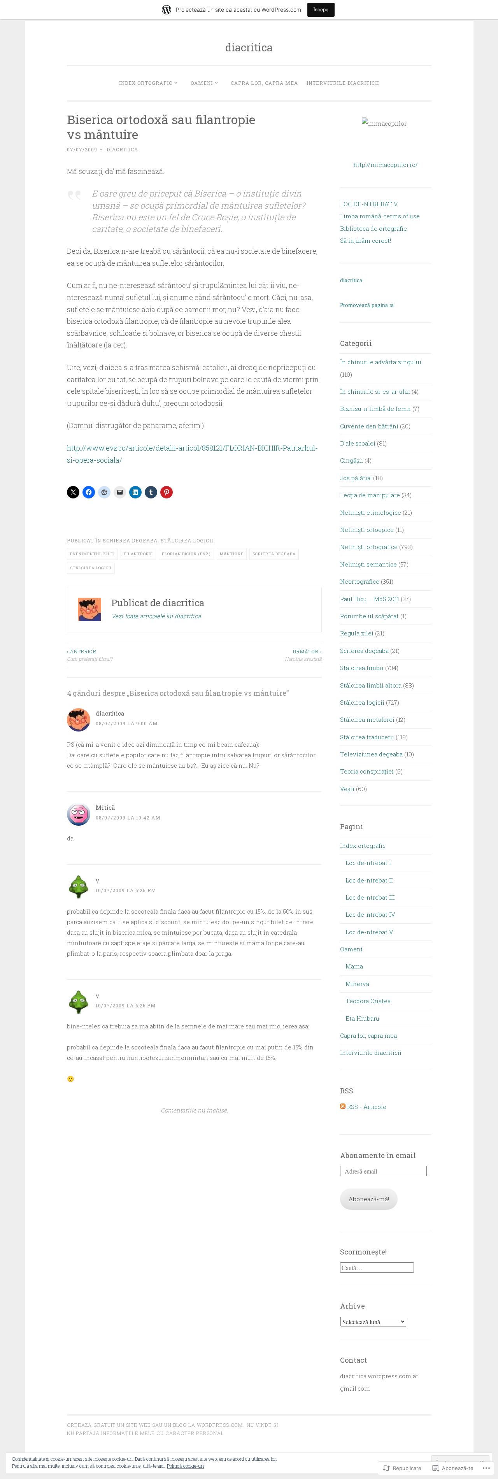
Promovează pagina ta (367, 305)
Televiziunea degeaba (371, 754)
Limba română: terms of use (380, 216)
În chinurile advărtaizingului (380, 362)
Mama (354, 966)
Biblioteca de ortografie (373, 228)
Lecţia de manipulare (370, 495)
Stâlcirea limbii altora (371, 685)
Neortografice (359, 581)
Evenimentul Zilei (92, 553)
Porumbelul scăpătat (369, 616)
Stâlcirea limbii (362, 668)
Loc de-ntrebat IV (370, 914)
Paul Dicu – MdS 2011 (369, 599)
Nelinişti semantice (368, 564)
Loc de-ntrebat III (370, 897)
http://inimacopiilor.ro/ (385, 164)
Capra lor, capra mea (264, 83)
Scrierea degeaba (130, 540)
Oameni (202, 83)
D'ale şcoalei (357, 443)
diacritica (249, 47)
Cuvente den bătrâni (369, 426)
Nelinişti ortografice (369, 547)
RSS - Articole (366, 1107)
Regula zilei (357, 633)
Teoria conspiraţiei (367, 771)
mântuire (232, 553)
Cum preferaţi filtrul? (89, 654)
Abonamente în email (378, 1155)
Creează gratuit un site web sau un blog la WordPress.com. (155, 1425)
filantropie (138, 553)
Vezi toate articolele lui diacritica (156, 616)
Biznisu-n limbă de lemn (375, 408)
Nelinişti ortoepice (367, 529)
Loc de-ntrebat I (368, 863)
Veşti (347, 789)
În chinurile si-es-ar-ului (375, 391)
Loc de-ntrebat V (369, 932)
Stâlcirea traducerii (367, 737)
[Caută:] (377, 1268)
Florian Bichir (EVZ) (186, 553)
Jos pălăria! (356, 478)
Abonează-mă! (369, 1199)
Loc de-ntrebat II (369, 880)
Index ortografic (145, 83)
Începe (321, 9)
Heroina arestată (303, 654)
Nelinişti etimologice (370, 512)
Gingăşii (351, 460)
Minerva (357, 984)
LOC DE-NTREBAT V (369, 204)
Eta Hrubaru (362, 1018)
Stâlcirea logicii (187, 540)
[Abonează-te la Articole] (342, 1107)
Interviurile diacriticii (343, 83)
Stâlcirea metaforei (367, 719)
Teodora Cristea (368, 1001)
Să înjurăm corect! (365, 240)
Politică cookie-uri (185, 1466)
